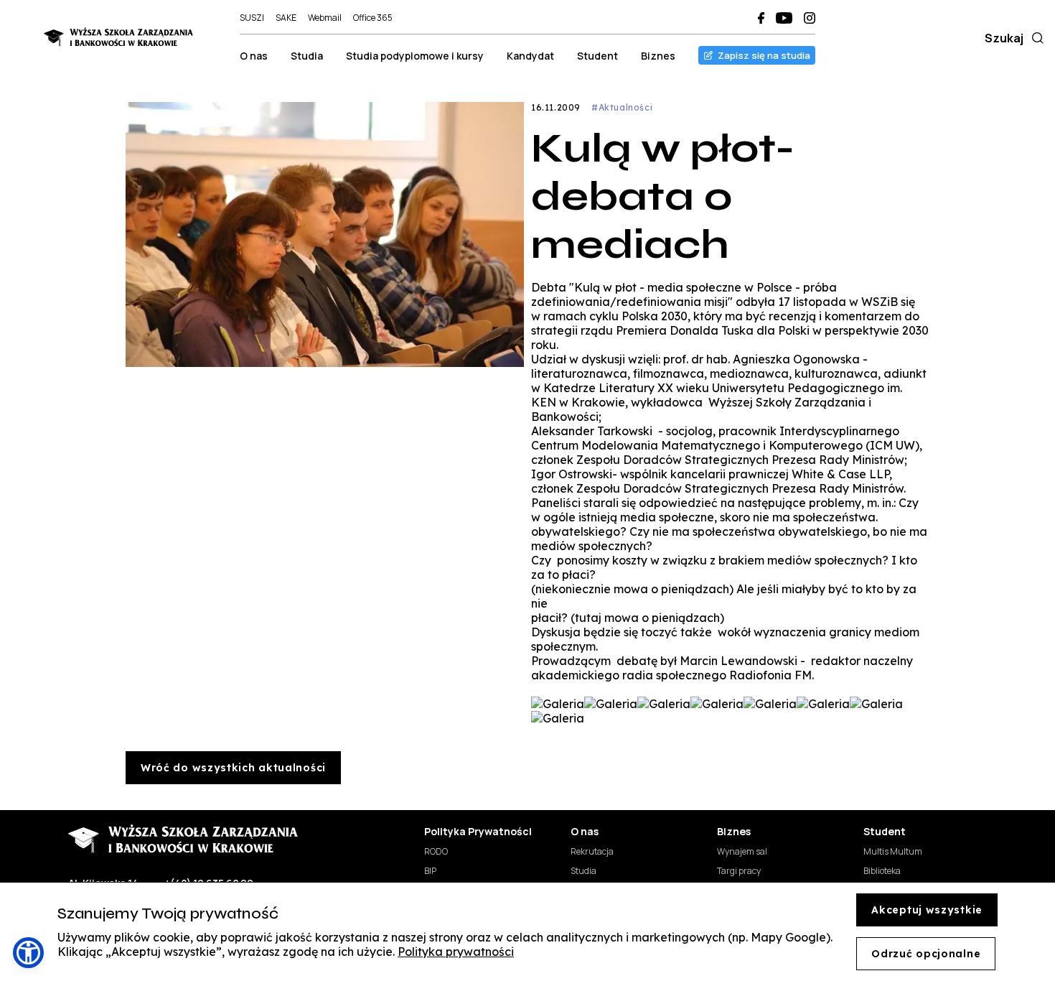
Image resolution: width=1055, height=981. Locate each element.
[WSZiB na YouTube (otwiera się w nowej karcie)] (784, 18)
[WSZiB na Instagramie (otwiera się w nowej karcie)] (809, 18)
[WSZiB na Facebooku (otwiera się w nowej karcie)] (761, 18)
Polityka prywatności (456, 951)
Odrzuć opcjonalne (925, 953)
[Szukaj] (1035, 38)
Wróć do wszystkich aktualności (233, 767)
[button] (28, 952)
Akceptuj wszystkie (927, 909)
